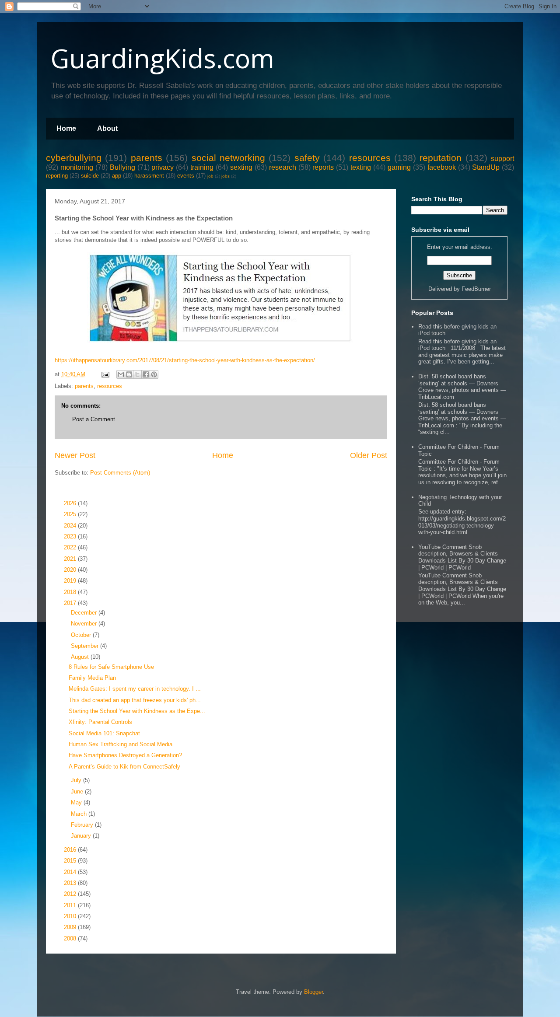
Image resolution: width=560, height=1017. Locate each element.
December (84, 612)
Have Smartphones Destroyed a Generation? (125, 755)
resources (370, 158)
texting (360, 167)
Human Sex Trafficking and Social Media (120, 744)
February (83, 824)
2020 (71, 569)
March (79, 814)
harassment (149, 175)
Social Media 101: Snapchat (104, 733)
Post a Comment (93, 419)
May (77, 802)
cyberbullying (74, 158)
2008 (71, 938)
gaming (399, 167)
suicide (90, 175)
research (282, 167)
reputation (441, 158)
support (502, 158)
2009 (71, 927)
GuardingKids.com (162, 58)
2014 (71, 872)
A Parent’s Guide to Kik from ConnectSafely (124, 766)
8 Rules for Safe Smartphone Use (111, 667)
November (84, 623)
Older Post (368, 455)
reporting (57, 175)
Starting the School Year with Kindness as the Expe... (137, 711)
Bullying (122, 167)
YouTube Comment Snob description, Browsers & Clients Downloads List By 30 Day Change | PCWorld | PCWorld (462, 557)
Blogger (313, 992)
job (210, 176)
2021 (71, 559)
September (85, 646)
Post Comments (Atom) (120, 472)
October (82, 635)
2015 (71, 860)
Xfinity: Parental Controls (100, 722)
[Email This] (120, 374)
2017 (71, 603)
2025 (71, 514)
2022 (71, 547)
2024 (71, 525)
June (78, 791)
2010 (71, 916)
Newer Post (75, 455)
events (185, 175)
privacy (162, 167)
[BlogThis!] (129, 374)
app (116, 175)
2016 (71, 849)
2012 (71, 894)
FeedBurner (476, 289)
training (202, 167)
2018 (71, 592)
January (82, 835)
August (81, 657)
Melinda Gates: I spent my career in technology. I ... (135, 688)
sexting (241, 167)
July (77, 780)
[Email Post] (104, 374)
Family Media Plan (92, 678)
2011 (71, 905)
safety (307, 158)
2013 (71, 883)
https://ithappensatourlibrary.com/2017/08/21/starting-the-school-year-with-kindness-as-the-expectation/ (185, 360)
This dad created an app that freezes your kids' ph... (135, 700)
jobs (225, 176)
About (107, 128)
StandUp (486, 167)
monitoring (76, 167)
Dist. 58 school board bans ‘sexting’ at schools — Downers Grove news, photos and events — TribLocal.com (462, 386)
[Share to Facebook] (145, 374)
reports (323, 167)
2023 (71, 536)
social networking (228, 158)
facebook (441, 167)
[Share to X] (137, 374)
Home (66, 128)
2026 (71, 503)
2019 (71, 580)
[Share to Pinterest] (154, 374)
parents (146, 158)
